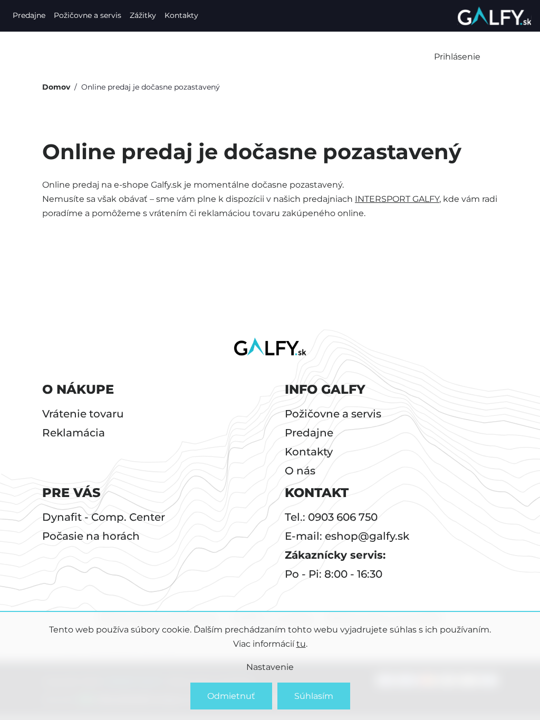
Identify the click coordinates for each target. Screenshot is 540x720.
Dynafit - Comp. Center (103, 517)
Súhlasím (313, 696)
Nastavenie (270, 667)
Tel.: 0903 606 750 (331, 517)
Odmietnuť (231, 696)
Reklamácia (73, 432)
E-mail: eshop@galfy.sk (347, 536)
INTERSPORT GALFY (397, 199)
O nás (300, 470)
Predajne (29, 15)
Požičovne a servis (87, 15)
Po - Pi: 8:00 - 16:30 (333, 574)
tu (301, 644)
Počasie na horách (91, 536)
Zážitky (143, 15)
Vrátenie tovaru (83, 413)
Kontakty (181, 15)
